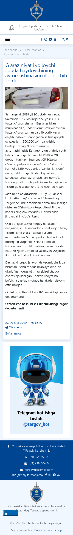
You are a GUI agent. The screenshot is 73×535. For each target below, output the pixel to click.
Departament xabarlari (17, 54)
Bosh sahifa (10, 50)
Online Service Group (48, 530)
